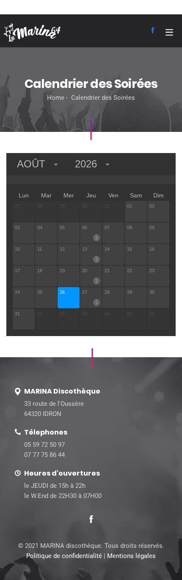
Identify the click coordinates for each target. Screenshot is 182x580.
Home (55, 97)
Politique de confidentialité (64, 556)
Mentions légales (131, 556)
